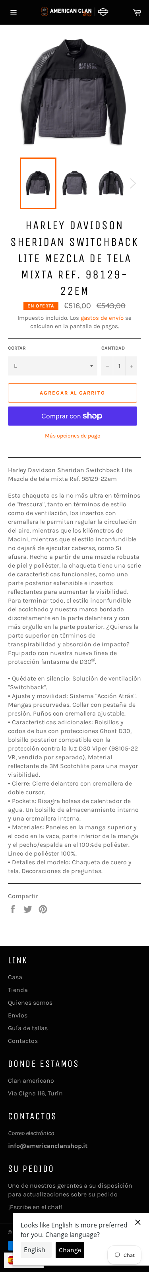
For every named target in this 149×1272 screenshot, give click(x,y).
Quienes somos (30, 1002)
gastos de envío (102, 317)
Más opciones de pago (73, 435)
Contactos (23, 1040)
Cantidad (113, 348)
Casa (15, 977)
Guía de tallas (28, 1028)
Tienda (18, 990)
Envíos (17, 1015)
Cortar (17, 348)
